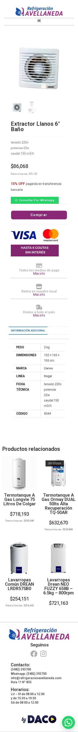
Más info (39, 273)
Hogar (48, 376)
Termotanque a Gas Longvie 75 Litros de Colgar (19, 499)
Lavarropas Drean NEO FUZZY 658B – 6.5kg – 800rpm (58, 586)
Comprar (39, 215)
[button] (39, 20)
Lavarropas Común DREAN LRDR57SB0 (19, 584)
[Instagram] (43, 654)
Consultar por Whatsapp (36, 200)
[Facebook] (34, 654)
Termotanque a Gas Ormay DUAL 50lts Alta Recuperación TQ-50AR (59, 504)
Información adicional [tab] (28, 330)
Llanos (48, 368)
